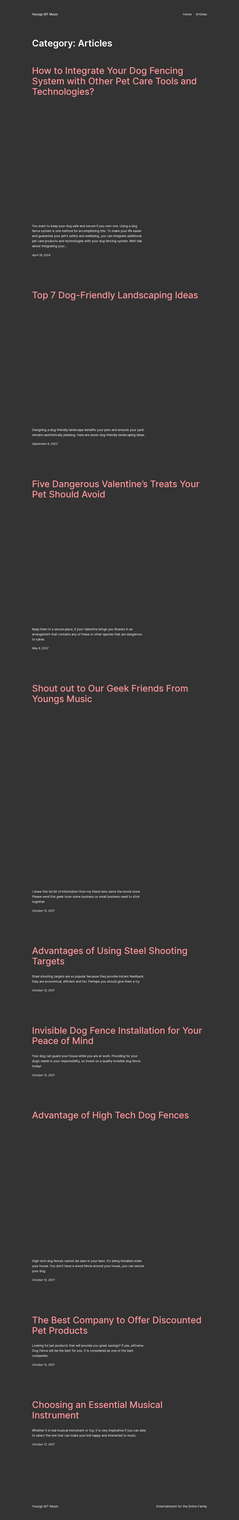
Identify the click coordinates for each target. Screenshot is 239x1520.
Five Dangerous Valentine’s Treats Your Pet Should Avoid (116, 489)
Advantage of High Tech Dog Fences (110, 1115)
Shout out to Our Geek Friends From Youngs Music (110, 693)
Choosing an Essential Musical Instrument (97, 1410)
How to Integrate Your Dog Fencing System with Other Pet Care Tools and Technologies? (114, 81)
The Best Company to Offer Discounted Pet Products (117, 1325)
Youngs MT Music (45, 14)
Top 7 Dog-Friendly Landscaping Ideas (115, 295)
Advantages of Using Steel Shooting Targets (110, 956)
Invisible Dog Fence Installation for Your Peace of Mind (117, 1035)
